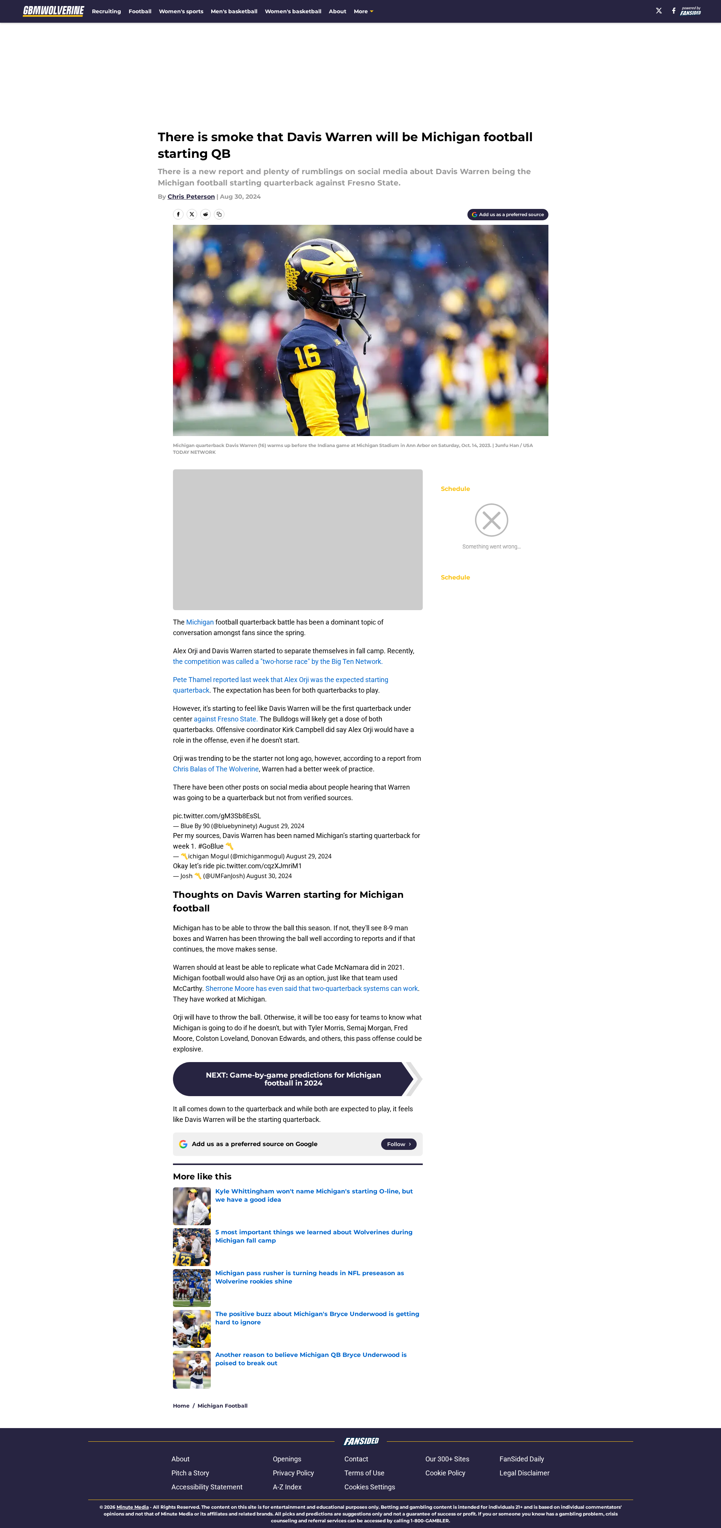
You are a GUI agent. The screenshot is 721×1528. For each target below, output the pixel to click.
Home (181, 1405)
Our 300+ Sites (447, 1459)
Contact (356, 1459)
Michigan (200, 622)
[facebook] (674, 11)
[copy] (219, 214)
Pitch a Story (190, 1473)
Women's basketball (293, 11)
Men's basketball (234, 11)
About (337, 11)
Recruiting (106, 11)
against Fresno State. (226, 719)
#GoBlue (211, 846)
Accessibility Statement (207, 1487)
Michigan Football (223, 1405)
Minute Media (133, 1507)
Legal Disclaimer (525, 1473)
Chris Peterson (191, 196)
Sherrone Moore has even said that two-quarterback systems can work (312, 988)
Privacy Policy (293, 1473)
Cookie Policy (445, 1473)
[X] (659, 11)
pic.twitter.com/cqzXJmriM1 (259, 866)
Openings (287, 1459)
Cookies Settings (369, 1487)
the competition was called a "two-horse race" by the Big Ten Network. (278, 661)
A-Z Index (287, 1487)
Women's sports (181, 11)
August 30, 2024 (269, 876)
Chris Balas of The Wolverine (216, 769)
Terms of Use (364, 1473)
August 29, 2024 (281, 826)
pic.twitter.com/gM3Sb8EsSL (217, 816)
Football (140, 11)
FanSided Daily (522, 1459)
